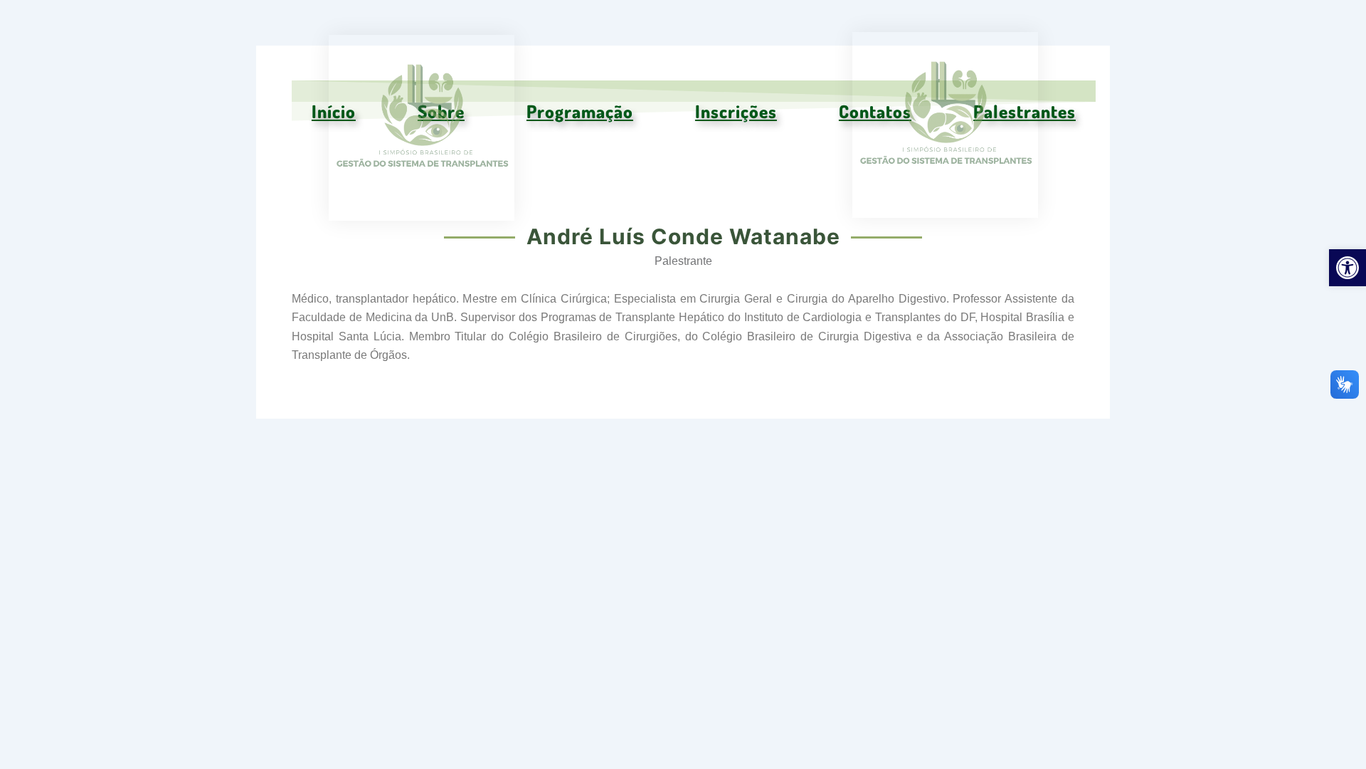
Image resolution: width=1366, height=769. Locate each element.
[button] (1347, 267)
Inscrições (736, 111)
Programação (579, 111)
